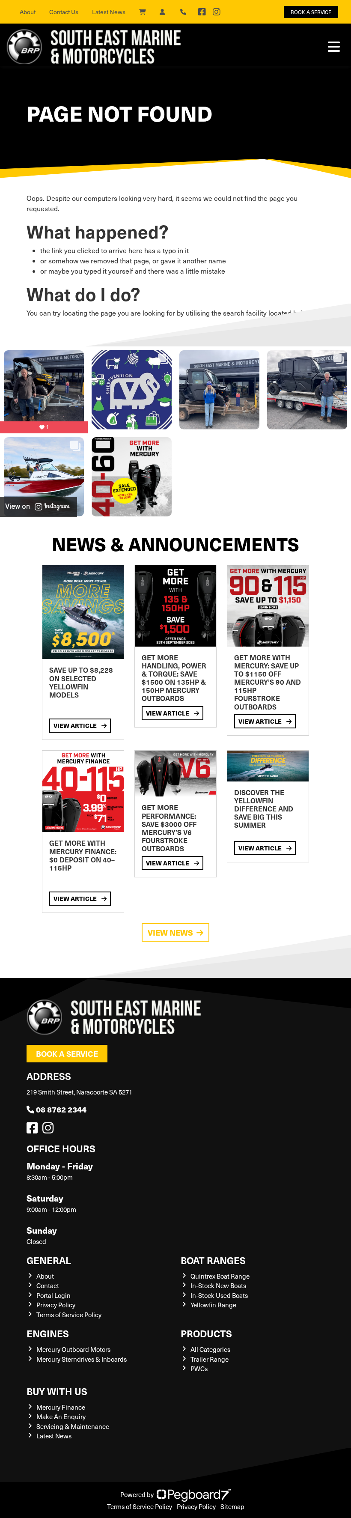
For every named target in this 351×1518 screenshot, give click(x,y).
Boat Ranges (213, 1260)
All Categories (210, 1349)
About (28, 12)
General (49, 1260)
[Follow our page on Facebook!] (202, 12)
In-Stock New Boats (218, 1285)
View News (170, 932)
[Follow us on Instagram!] (49, 1130)
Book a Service (67, 1053)
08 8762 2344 (61, 1109)
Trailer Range (209, 1359)
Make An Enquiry (61, 1416)
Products (206, 1333)
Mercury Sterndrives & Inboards (81, 1359)
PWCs (199, 1368)
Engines (48, 1333)
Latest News (108, 12)
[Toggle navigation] (334, 47)
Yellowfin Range (213, 1304)
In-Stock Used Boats (219, 1295)
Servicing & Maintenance (72, 1426)
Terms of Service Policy (68, 1314)
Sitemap (232, 1506)
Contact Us (63, 12)
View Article (76, 725)
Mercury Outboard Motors (73, 1349)
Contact (47, 1285)
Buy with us (57, 1391)
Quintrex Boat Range (220, 1276)
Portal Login (53, 1295)
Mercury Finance (60, 1407)
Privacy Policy (55, 1304)
